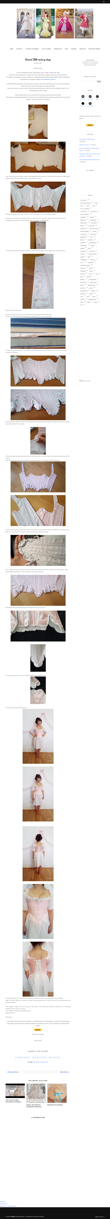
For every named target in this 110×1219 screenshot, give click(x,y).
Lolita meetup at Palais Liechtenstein (89, 159)
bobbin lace (83, 220)
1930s (81, 205)
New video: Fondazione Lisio (87, 139)
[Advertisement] (90, 340)
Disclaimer (3, 1201)
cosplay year (92, 225)
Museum (73, 49)
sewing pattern (83, 290)
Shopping (93, 290)
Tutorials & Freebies (32, 49)
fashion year (91, 239)
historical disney (93, 254)
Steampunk (83, 293)
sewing (91, 288)
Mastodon (82, 106)
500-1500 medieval (84, 214)
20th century (94, 211)
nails (96, 273)
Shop (66, 49)
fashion (82, 239)
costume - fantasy (94, 228)
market (91, 268)
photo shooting (92, 279)
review (82, 285)
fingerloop (83, 242)
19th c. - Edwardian (84, 208)
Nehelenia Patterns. (50, 79)
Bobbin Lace (58, 49)
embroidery (83, 237)
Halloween (83, 251)
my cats (90, 273)
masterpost (83, 271)
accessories (83, 217)
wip (81, 305)
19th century (83, 211)
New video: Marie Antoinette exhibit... (14, 1101)
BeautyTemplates (19, 1216)
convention (94, 222)
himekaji (82, 254)
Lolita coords (46, 49)
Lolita (81, 262)
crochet (94, 231)
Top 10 (81, 296)
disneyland (93, 234)
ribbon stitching (92, 285)
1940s (87, 205)
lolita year (83, 268)
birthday (92, 217)
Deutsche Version (94, 49)
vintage (95, 302)
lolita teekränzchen (85, 265)
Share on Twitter (40, 1057)
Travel (94, 296)
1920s (96, 203)
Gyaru (89, 248)
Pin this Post (56, 1057)
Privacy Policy (3, 1204)
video (81, 302)
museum (82, 273)
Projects (19, 49)
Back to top (99, 1216)
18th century (36, 1062)
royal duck (83, 288)
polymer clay (83, 282)
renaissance (93, 282)
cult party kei (83, 234)
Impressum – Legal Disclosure (8, 1206)
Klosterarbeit (83, 259)
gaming (92, 245)
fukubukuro (83, 245)
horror (82, 256)
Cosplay (82, 225)
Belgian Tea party (84, 145)
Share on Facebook (23, 1057)
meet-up (91, 271)
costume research (84, 231)
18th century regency (85, 203)
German (82, 248)
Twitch (97, 99)
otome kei (89, 276)
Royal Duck (90, 106)
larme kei (92, 259)
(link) (58, 72)
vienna (88, 302)
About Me (82, 49)
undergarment (44, 1062)
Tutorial (82, 299)
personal (82, 279)
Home (11, 49)
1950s (93, 205)
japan (89, 256)
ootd (81, 276)
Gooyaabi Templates (38, 1216)
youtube (83, 99)
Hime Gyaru (92, 251)
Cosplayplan (83, 228)
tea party (91, 293)
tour (88, 296)
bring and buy (83, 222)
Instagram (90, 99)
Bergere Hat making (55, 1105)
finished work (92, 242)
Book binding (93, 220)
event (91, 237)
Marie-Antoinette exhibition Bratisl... (34, 1106)
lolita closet (90, 262)
